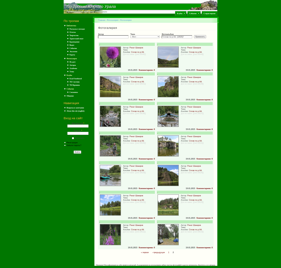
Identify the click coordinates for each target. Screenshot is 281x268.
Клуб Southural (76, 79)
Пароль (78, 131)
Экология (73, 52)
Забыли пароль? (74, 145)
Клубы (178, 13)
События (192, 13)
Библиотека (71, 26)
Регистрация (72, 142)
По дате (73, 62)
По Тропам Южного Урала (91, 6)
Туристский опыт (76, 39)
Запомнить (79, 138)
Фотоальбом (168, 34)
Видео (72, 45)
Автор (101, 34)
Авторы (73, 65)
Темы (72, 72)
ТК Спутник (75, 82)
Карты (72, 55)
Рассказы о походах (77, 29)
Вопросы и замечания (75, 108)
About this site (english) (75, 111)
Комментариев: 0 (147, 70)
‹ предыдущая (158, 252)
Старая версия (209, 13)
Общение (70, 96)
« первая (145, 252)
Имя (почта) (78, 123)
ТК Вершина (75, 85)
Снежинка (74, 92)
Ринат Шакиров (136, 48)
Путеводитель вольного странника (87, 11)
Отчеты (73, 32)
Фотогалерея (72, 59)
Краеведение (74, 42)
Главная (101, 20)
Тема (132, 34)
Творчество (74, 35)
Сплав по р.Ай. (137, 52)
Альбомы (73, 68)
